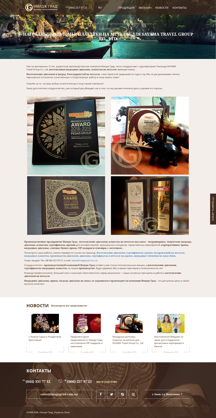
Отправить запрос (213, 209)
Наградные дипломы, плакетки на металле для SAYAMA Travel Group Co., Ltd (123, 23)
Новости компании (78, 23)
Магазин (145, 7)
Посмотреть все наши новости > (69, 305)
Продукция (126, 7)
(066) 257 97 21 (77, 7)
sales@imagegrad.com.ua (85, 260)
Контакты (179, 7)
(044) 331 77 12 (36, 381)
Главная (63, 23)
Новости (161, 7)
